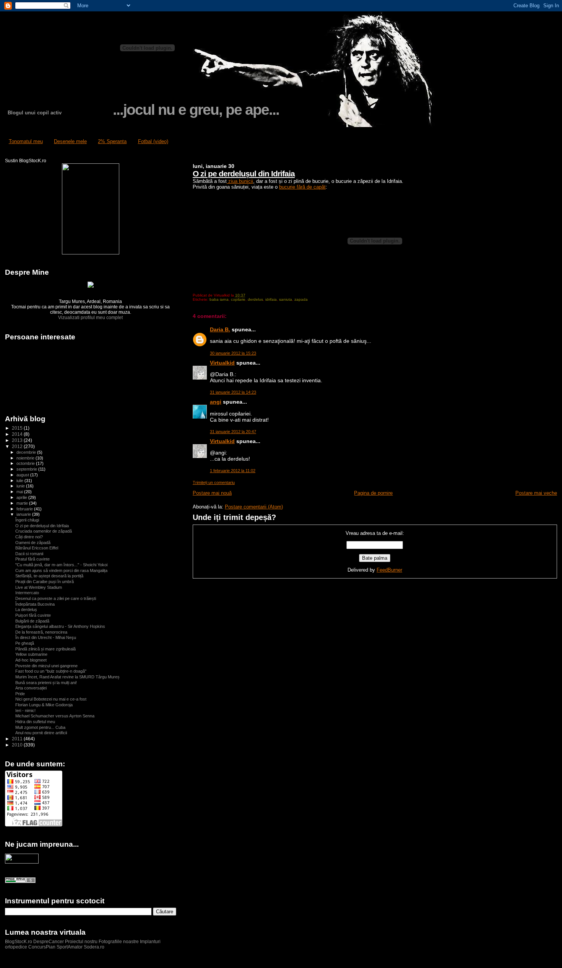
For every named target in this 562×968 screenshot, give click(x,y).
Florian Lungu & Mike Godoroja (44, 704)
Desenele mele (70, 141)
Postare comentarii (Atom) (254, 507)
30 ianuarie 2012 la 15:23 (233, 353)
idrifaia (271, 299)
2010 (18, 744)
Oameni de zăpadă (32, 542)
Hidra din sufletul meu (35, 721)
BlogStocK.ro (19, 941)
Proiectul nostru (81, 941)
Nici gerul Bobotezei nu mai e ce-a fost (50, 699)
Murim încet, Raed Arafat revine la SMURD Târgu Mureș (67, 677)
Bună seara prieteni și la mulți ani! (46, 682)
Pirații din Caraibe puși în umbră (44, 581)
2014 (18, 434)
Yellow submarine (31, 654)
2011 (18, 738)
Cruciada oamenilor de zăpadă (43, 531)
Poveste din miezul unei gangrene (46, 665)
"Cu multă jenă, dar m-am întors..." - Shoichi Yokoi (61, 564)
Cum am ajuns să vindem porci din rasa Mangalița (61, 570)
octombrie (26, 463)
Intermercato (27, 592)
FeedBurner (389, 570)
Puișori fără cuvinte (33, 615)
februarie (25, 509)
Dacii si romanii (29, 553)
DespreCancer (48, 941)
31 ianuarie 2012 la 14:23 (233, 392)
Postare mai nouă (212, 493)
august (23, 475)
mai (20, 491)
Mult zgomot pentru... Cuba (40, 727)
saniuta (285, 299)
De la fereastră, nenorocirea (41, 632)
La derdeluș (26, 609)
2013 (18, 440)
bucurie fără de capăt (302, 187)
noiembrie (26, 458)
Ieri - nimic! (25, 710)
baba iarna (219, 299)
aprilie (22, 497)
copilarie (238, 299)
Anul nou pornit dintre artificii (41, 732)
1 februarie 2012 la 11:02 (232, 470)
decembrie (26, 452)
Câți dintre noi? (29, 537)
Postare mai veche (536, 493)
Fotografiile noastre (119, 941)
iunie (21, 486)
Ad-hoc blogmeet (31, 660)
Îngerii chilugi (27, 520)
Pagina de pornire (373, 493)
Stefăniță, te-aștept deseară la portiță (49, 576)
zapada (301, 299)
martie (22, 503)
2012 (18, 446)
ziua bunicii (240, 181)
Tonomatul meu (26, 141)
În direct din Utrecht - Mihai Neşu (45, 637)
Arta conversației (31, 688)
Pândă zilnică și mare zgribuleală (45, 649)
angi (215, 402)
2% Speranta (112, 141)
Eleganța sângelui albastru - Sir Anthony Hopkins (60, 626)
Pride (20, 693)
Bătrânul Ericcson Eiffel (36, 548)
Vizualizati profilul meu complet (90, 317)
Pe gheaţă (24, 643)
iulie (20, 480)
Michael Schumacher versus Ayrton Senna (54, 716)
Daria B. (220, 329)
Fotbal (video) (153, 141)
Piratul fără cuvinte (32, 559)
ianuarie (24, 514)
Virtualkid (222, 363)
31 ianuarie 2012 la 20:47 (233, 431)
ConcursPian (41, 947)
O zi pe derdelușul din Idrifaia (244, 173)
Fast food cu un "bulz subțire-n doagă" (50, 671)
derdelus (255, 299)
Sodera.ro (94, 947)
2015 (18, 427)
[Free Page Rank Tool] (20, 881)
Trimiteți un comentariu (214, 482)
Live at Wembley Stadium (38, 587)
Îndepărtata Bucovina (35, 604)
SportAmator (70, 947)
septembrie (27, 469)
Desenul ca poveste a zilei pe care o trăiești (55, 598)
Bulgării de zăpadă (32, 621)
